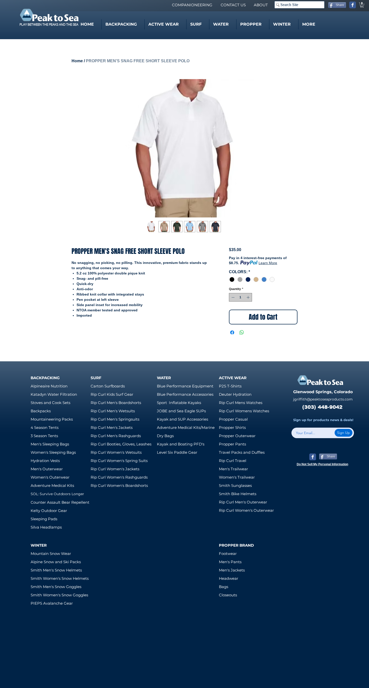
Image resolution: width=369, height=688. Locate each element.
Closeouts (228, 595)
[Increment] (248, 297)
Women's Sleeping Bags (53, 452)
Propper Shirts (232, 427)
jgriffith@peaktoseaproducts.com (323, 399)
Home (77, 61)
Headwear (228, 578)
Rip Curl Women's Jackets (115, 469)
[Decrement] (232, 297)
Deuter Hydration (235, 394)
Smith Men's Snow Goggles (56, 586)
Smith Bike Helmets (237, 493)
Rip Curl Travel (232, 460)
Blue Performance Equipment (185, 386)
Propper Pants (232, 444)
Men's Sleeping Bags (50, 444)
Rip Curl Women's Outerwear (246, 510)
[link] (362, 5)
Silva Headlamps (46, 527)
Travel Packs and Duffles (242, 452)
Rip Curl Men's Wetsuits (113, 411)
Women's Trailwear (237, 477)
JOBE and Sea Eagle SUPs (181, 411)
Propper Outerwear (237, 435)
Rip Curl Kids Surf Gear (112, 394)
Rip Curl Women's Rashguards (119, 477)
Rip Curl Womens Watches (244, 411)
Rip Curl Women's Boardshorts (119, 485)
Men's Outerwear (47, 469)
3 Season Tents (44, 435)
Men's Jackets (232, 570)
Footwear (228, 553)
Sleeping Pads (44, 519)
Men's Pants (230, 561)
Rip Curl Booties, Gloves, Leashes (121, 444)
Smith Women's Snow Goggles (59, 595)
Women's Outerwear (50, 477)
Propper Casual (233, 419)
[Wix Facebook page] (352, 5)
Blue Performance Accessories (185, 394)
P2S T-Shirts (230, 386)
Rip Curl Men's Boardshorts (116, 402)
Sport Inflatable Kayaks (179, 402)
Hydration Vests (45, 460)
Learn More (268, 263)
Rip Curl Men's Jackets (112, 427)
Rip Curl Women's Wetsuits (116, 452)
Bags (223, 586)
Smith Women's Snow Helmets (60, 578)
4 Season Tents (44, 427)
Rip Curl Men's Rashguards (116, 435)
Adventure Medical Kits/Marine (186, 427)
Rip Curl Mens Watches (240, 402)
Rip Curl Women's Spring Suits (119, 460)
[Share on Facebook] (232, 332)
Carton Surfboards (108, 386)
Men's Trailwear (233, 469)
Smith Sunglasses (235, 485)
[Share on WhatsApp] (242, 332)
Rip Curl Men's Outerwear (243, 502)
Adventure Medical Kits (52, 485)
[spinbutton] (240, 297)
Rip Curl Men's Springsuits (115, 419)
